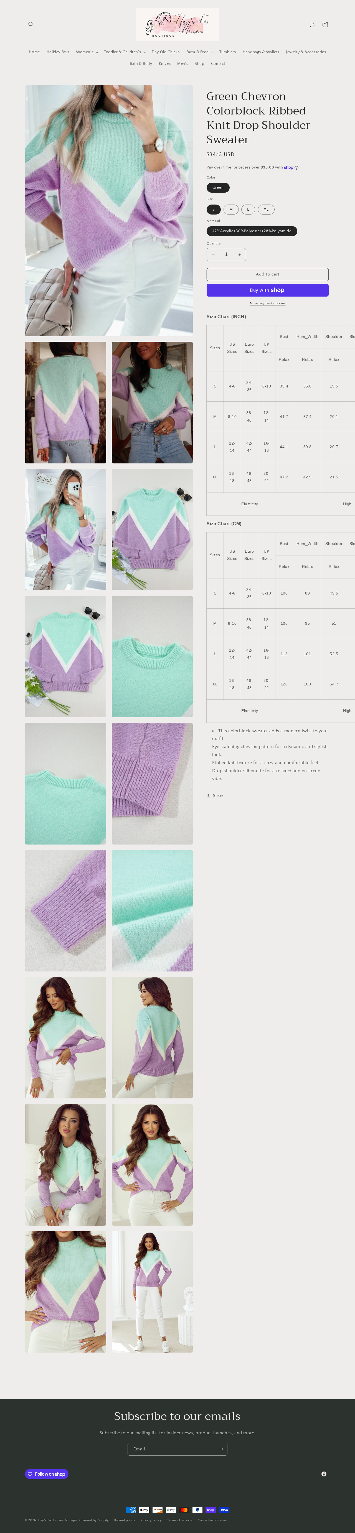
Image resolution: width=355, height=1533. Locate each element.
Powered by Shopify (94, 1520)
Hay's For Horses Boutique (58, 1520)
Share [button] (218, 796)
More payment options (268, 303)
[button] (31, 24)
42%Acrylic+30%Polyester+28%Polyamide (251, 231)
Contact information (212, 1520)
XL (266, 209)
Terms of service (179, 1520)
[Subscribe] (221, 1449)
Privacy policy (151, 1520)
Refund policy (124, 1520)
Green (218, 188)
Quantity (214, 244)
